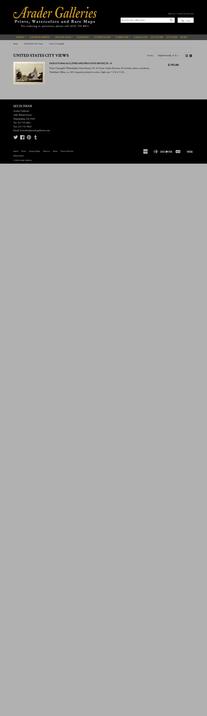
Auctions (171, 37)
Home (15, 44)
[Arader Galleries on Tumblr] (35, 138)
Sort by (150, 55)
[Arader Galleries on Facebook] (22, 138)
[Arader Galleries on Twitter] (15, 138)
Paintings (83, 37)
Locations (156, 37)
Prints (20, 37)
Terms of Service (66, 151)
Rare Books (140, 37)
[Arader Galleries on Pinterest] (29, 138)
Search (15, 151)
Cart (188, 20)
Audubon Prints (39, 37)
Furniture (122, 37)
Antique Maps (63, 37)
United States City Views (33, 44)
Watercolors (102, 37)
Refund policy (18, 156)
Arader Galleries (25, 160)
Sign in (171, 13)
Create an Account (185, 13)
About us (46, 151)
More (183, 37)
